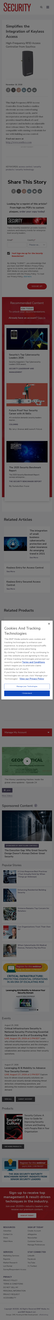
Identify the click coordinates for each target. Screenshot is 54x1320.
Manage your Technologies (27, 686)
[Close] (49, 624)
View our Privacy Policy (32, 678)
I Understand (27, 693)
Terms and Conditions (33, 662)
